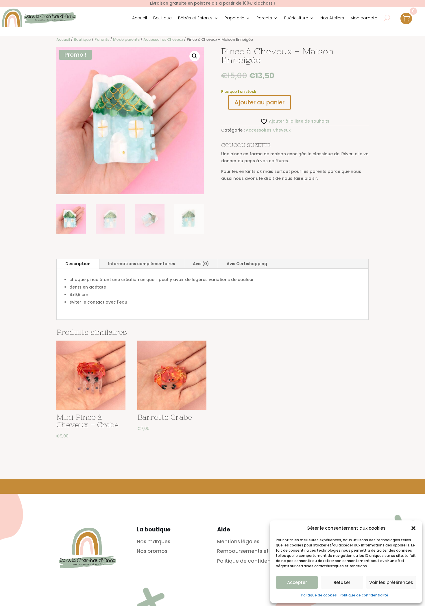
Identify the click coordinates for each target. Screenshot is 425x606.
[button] (413, 528)
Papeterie (234, 18)
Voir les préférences (391, 582)
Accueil (139, 18)
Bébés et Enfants (195, 18)
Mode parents (126, 39)
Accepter (297, 582)
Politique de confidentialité (364, 595)
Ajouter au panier (259, 102)
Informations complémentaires (141, 264)
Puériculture (296, 18)
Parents (264, 18)
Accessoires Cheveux (163, 39)
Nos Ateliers (332, 18)
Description (77, 264)
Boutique (162, 18)
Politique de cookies (319, 595)
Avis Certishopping (247, 264)
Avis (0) (201, 264)
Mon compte (363, 18)
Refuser (342, 582)
